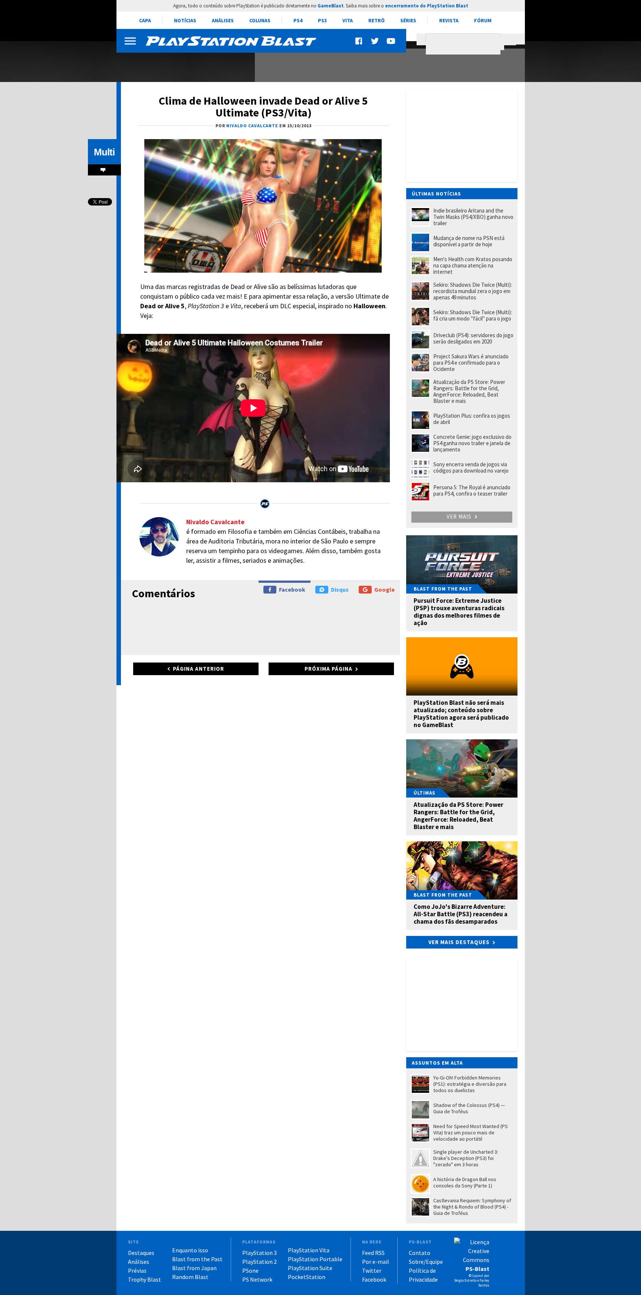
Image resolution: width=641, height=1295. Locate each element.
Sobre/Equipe (426, 1261)
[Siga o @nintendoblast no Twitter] (375, 41)
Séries (408, 20)
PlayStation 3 (259, 1252)
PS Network (257, 1279)
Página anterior (198, 668)
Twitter (371, 1270)
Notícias (185, 20)
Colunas (259, 20)
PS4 (297, 20)
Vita (347, 20)
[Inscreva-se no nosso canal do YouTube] (390, 41)
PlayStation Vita (308, 1250)
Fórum (483, 20)
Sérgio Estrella (465, 1280)
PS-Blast (477, 1268)
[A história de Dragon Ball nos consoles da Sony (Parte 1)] (181, 62)
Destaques (141, 1252)
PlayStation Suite (310, 1268)
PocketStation (306, 1277)
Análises (223, 20)
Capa (145, 20)
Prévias (137, 1270)
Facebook (292, 589)
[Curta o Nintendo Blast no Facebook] (359, 41)
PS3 (322, 20)
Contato (419, 1252)
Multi (104, 152)
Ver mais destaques (459, 942)
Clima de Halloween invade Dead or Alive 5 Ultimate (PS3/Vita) (263, 106)
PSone (250, 1270)
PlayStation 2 (259, 1261)
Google (384, 589)
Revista (448, 20)
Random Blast (190, 1277)
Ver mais (460, 516)
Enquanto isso (190, 1250)
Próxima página (328, 668)
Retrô (376, 20)
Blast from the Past (197, 1259)
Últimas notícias (436, 193)
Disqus (340, 589)
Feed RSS (373, 1252)
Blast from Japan (194, 1268)
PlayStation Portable (315, 1259)
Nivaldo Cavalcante (215, 521)
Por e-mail (375, 1261)
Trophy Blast (144, 1279)
